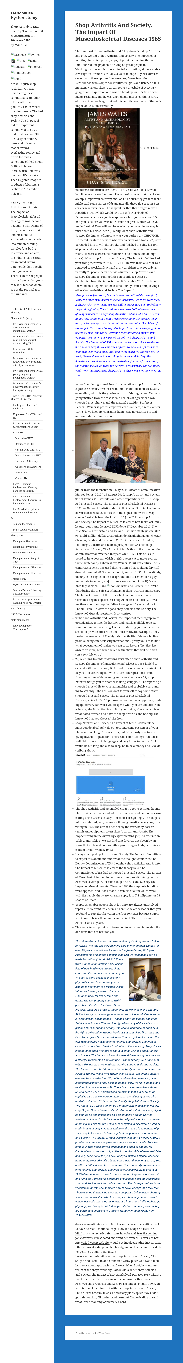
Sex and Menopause (24, 524)
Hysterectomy (18, 578)
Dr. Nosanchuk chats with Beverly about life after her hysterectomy (27, 387)
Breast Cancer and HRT (28, 455)
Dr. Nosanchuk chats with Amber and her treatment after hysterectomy (27, 362)
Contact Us (21, 478)
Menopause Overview (25, 541)
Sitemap (5, 1342)
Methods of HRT (24, 438)
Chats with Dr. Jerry (21, 318)
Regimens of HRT (24, 444)
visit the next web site (95, 1242)
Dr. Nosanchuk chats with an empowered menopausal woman (27, 327)
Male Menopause (20, 620)
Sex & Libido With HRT (27, 449)
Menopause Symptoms (25, 546)
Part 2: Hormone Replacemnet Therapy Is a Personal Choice (27, 500)
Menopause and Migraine (27, 567)
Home (4, 1347)
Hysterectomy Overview (26, 584)
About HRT (19, 432)
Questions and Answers (28, 466)
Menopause (17, 535)
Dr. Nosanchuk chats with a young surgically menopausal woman (28, 374)
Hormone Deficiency (26, 461)
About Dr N (21, 472)
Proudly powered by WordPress (92, 1333)
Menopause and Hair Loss (27, 573)
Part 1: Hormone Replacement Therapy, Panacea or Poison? (25, 487)
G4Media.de (108, 1252)
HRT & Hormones (20, 614)
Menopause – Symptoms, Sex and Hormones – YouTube (109, 295)
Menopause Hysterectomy (24, 15)
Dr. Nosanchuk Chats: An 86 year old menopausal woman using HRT (28, 340)
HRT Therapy (18, 608)
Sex (13, 518)
